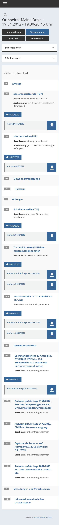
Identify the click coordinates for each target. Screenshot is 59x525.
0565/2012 (14, 379)
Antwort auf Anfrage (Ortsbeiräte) (23, 273)
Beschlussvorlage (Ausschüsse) (22, 388)
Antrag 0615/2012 (15, 124)
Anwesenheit (37, 38)
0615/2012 (14, 114)
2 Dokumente (12, 58)
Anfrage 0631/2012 (16, 333)
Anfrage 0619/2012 (16, 284)
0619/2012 (14, 264)
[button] (51, 125)
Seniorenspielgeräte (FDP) (28, 93)
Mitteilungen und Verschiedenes (31, 489)
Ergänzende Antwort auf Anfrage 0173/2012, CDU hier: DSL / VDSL (31, 447)
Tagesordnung (37, 32)
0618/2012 (14, 225)
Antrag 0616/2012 (15, 166)
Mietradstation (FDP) (25, 136)
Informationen (14, 32)
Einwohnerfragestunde (26, 178)
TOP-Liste (13, 38)
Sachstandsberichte (24, 345)
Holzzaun (20, 189)
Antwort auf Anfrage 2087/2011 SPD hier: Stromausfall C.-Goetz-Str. (33, 470)
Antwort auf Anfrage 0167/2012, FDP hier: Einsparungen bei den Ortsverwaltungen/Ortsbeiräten (33, 404)
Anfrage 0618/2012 (16, 235)
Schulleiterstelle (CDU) (26, 209)
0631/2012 (14, 313)
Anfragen (17, 199)
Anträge (16, 83)
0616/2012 (14, 157)
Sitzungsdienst (43, 517)
